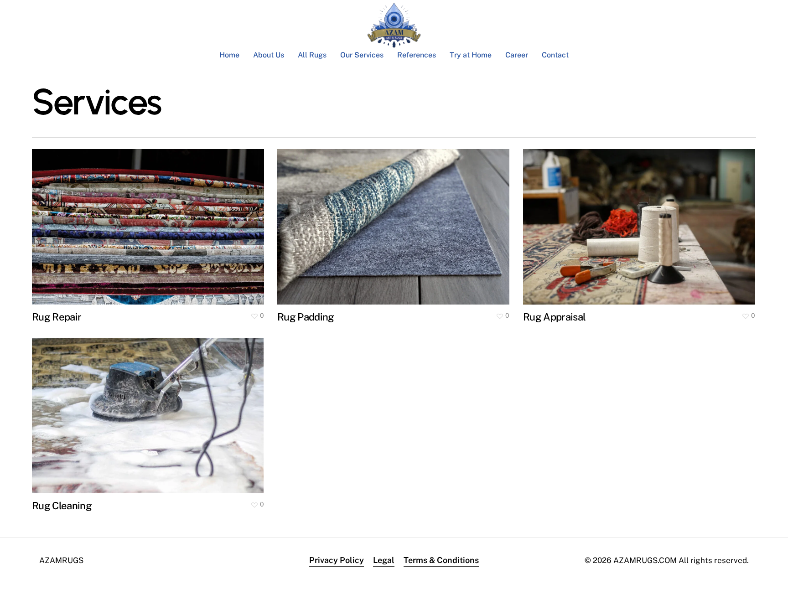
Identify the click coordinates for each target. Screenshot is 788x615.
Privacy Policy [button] (336, 560)
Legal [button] (383, 560)
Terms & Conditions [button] (441, 560)
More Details (150, 220)
